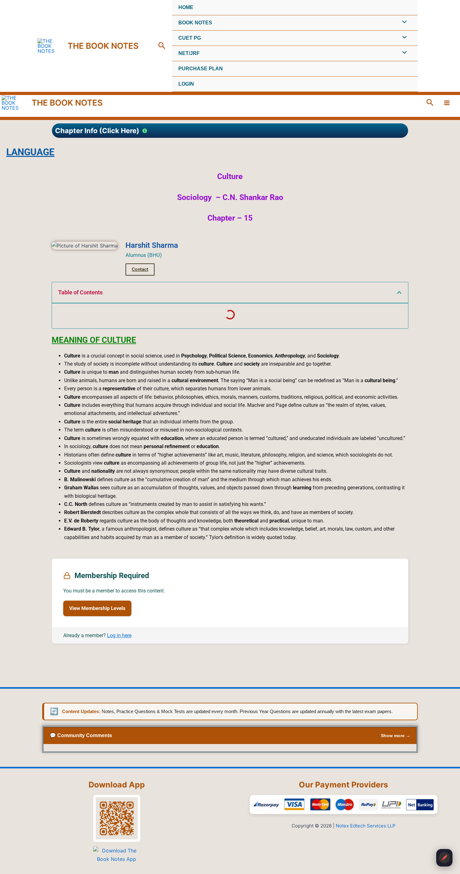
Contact (140, 269)
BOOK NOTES (195, 22)
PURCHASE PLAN (200, 68)
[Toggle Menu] (403, 22)
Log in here (119, 635)
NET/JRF (189, 53)
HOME (185, 7)
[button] (162, 46)
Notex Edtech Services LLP (366, 826)
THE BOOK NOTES (103, 46)
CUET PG (189, 38)
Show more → (395, 735)
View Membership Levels (97, 608)
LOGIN (186, 84)
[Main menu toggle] (447, 103)
